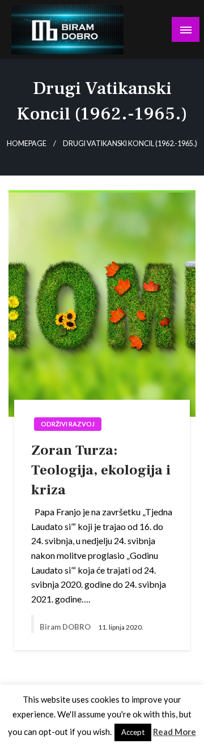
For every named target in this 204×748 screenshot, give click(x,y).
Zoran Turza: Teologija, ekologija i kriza (101, 470)
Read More (174, 731)
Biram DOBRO (66, 626)
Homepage (26, 143)
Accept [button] (132, 732)
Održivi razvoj (68, 424)
